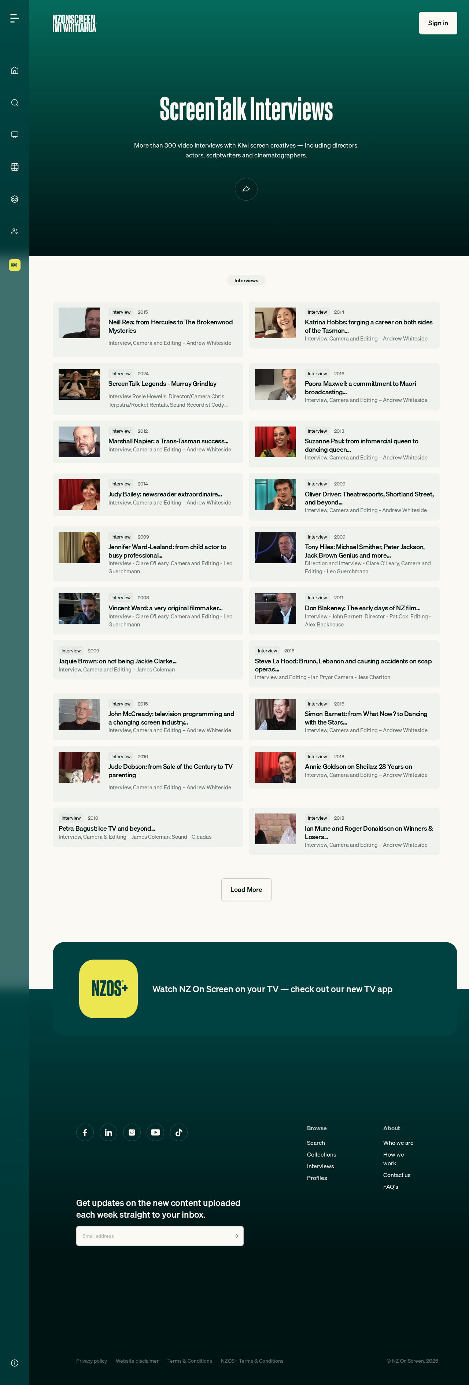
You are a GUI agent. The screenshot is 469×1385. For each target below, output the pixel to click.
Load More (246, 889)
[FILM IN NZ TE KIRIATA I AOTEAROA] (14, 167)
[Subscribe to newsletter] (235, 1236)
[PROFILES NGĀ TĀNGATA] (14, 231)
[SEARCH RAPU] (14, 102)
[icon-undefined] (246, 189)
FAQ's (390, 1186)
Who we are (398, 1142)
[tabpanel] (246, 601)
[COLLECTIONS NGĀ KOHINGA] (14, 199)
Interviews (320, 1166)
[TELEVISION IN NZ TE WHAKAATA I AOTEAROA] (14, 135)
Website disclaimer (137, 1360)
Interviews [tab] (246, 280)
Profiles (317, 1178)
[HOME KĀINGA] (14, 70)
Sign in (438, 23)
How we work (393, 1159)
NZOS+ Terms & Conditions (252, 1360)
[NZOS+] (14, 265)
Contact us (397, 1175)
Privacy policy (91, 1360)
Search (316, 1142)
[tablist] (246, 280)
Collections (321, 1154)
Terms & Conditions (189, 1360)
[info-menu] (14, 1363)
